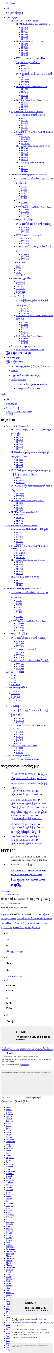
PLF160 (24, 39)
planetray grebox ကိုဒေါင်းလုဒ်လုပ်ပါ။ (31, 384)
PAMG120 (25, 143)
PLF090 (24, 34)
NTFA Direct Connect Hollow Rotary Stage (33, 207)
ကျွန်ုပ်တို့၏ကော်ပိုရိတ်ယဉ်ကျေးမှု (25, 375)
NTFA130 (25, 214)
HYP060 (24, 338)
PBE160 (24, 109)
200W (18, 268)
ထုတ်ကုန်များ (11, 17)
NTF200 (24, 205)
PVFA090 (25, 82)
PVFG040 (25, 239)
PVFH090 (25, 259)
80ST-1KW (20, 275)
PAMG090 (25, 141)
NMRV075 (20, 293)
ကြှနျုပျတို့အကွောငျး (15, 362)
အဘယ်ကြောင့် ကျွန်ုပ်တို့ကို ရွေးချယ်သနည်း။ (30, 366)
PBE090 (24, 105)
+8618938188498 (12, 894)
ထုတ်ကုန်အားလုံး (32, 927)
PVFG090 (25, 243)
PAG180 (24, 130)
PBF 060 (24, 89)
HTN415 (24, 334)
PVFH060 (25, 257)
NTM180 (25, 313)
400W (18, 270)
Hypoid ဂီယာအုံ (17, 296)
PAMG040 (25, 137)
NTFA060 (25, 209)
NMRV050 (20, 288)
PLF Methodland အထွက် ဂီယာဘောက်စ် (33, 24)
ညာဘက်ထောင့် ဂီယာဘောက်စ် (30, 919)
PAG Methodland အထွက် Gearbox (30, 115)
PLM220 (24, 153)
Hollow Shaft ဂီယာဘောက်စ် (35, 923)
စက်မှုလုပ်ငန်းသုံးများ (15, 13)
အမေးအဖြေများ (13, 357)
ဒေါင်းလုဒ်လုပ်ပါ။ (18, 379)
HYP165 (24, 343)
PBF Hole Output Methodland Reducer (31, 87)
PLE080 (24, 48)
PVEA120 (25, 71)
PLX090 (24, 169)
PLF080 (24, 32)
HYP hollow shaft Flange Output (29, 336)
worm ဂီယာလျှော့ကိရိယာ (21, 278)
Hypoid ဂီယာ (18, 927)
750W (18, 273)
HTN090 (24, 325)
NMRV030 (20, 284)
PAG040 (24, 118)
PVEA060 (25, 66)
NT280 (24, 196)
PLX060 (24, 166)
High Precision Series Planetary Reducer (27, 112)
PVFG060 (25, 241)
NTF (18, 200)
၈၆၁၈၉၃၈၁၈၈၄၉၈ (14, 951)
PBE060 (24, 102)
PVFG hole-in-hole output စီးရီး (29, 235)
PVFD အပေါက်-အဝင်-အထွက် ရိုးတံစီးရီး (33, 224)
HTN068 (24, 322)
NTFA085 (25, 212)
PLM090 (24, 157)
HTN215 (24, 329)
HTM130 (25, 311)
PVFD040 (25, 227)
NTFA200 (25, 216)
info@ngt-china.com (18, 908)
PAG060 (24, 121)
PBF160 (24, 96)
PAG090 (24, 123)
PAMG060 (25, 139)
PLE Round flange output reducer (29, 41)
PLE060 (24, 46)
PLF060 (24, 30)
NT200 (24, 193)
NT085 (24, 189)
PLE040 (24, 43)
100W (18, 266)
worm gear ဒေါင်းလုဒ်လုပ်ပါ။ (28, 388)
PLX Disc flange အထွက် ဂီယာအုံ (30, 163)
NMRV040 (20, 286)
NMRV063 (20, 291)
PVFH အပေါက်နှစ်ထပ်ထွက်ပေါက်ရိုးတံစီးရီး (30, 660)
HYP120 (24, 341)
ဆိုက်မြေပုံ (43, 914)
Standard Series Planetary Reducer (24, 21)
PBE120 (24, 107)
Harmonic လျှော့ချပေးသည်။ (23, 346)
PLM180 (24, 150)
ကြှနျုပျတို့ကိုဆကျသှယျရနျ (18, 353)
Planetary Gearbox (8, 919)
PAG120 (24, 125)
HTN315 (24, 331)
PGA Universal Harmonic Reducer (30, 350)
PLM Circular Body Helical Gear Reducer (33, 146)
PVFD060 (25, 230)
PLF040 (24, 27)
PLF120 (24, 37)
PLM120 (24, 159)
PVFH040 (25, 254)
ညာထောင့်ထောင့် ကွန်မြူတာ (23, 219)
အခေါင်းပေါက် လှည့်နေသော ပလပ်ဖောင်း (29, 174)
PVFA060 (25, 80)
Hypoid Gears (6, 927)
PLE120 (24, 53)
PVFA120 (25, 84)
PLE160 (24, 55)
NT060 (24, 186)
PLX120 (24, 171)
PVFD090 (25, 232)
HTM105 (25, 309)
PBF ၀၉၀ (25, 92)
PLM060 (24, 155)
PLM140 (24, 148)
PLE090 (24, 50)
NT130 (24, 191)
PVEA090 (25, 68)
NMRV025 (20, 282)
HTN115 (24, 327)
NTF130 (24, 202)
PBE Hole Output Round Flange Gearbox (32, 100)
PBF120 (24, 98)
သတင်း (14, 371)
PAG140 (24, 127)
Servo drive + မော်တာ (20, 262)
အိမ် (8, 8)
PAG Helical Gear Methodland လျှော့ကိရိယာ (29, 529)
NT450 (24, 198)
